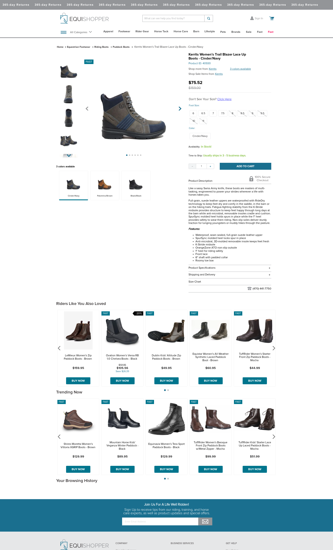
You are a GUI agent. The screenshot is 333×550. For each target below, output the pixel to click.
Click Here (224, 99)
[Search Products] (208, 18)
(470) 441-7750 (262, 288)
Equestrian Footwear (78, 47)
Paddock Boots (121, 47)
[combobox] (177, 18)
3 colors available (240, 69)
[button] (193, 113)
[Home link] (60, 47)
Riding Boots (101, 47)
